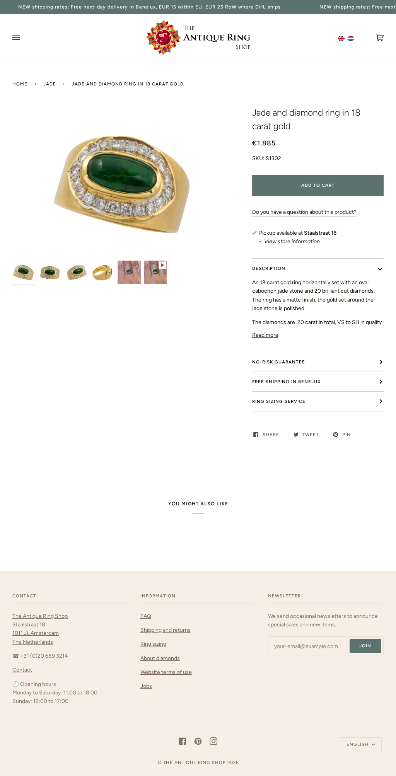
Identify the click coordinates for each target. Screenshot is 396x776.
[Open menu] (24, 37)
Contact (22, 670)
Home (19, 84)
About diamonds (160, 658)
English (358, 744)
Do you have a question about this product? (304, 212)
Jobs (146, 686)
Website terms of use (166, 672)
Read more (265, 335)
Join (365, 645)
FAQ (145, 616)
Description (268, 268)
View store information (292, 241)
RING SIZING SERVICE (279, 401)
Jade (49, 84)
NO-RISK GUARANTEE (278, 362)
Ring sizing (153, 644)
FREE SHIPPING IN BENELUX (286, 381)
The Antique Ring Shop (194, 762)
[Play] (126, 184)
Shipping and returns (165, 630)
